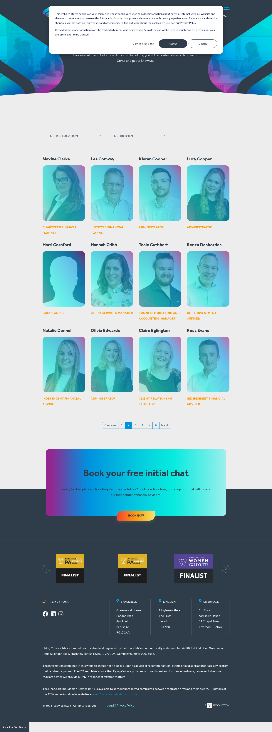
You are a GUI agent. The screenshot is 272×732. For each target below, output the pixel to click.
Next (164, 425)
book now (136, 515)
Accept (173, 43)
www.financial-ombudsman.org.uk (115, 694)
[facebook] (45, 614)
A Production (216, 705)
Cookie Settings (14, 727)
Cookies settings (143, 43)
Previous (110, 425)
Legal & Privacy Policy (120, 705)
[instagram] (60, 614)
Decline (203, 43)
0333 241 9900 (59, 602)
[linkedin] (53, 614)
